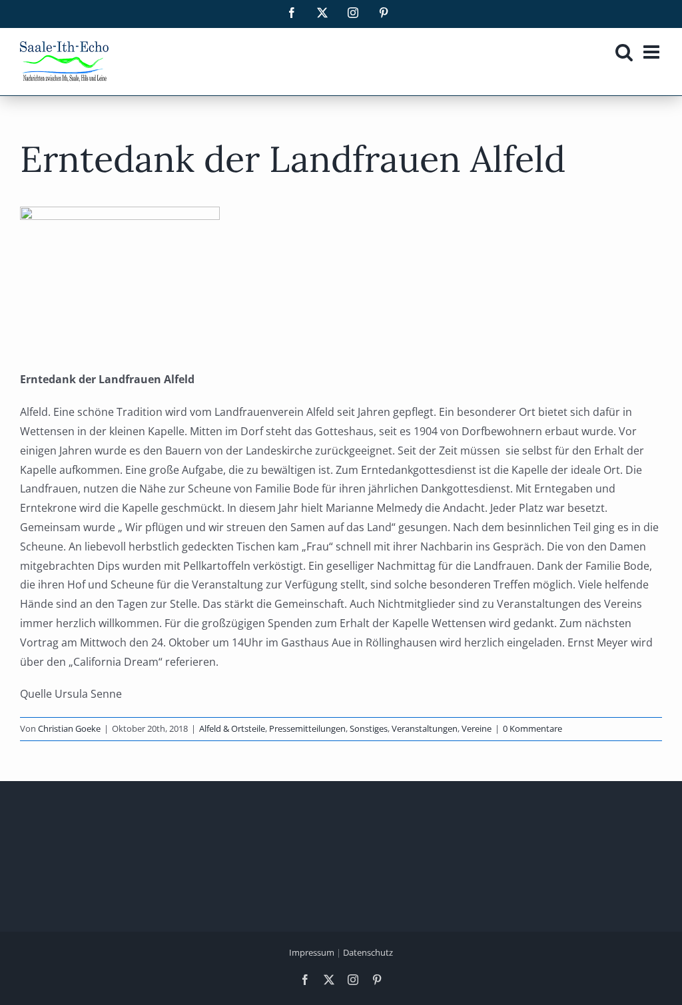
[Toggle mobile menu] (652, 52)
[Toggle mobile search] (624, 52)
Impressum (311, 952)
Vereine (477, 728)
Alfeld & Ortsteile (232, 728)
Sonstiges (369, 728)
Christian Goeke (69, 728)
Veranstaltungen (425, 728)
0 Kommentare (532, 728)
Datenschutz (368, 952)
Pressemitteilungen (307, 728)
